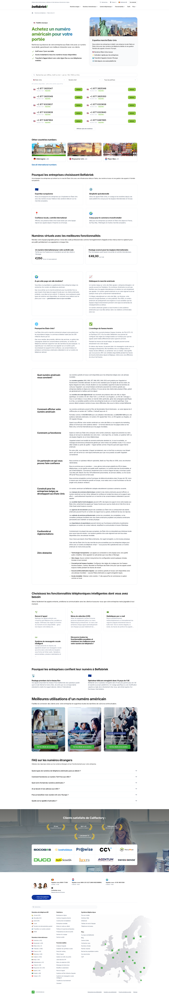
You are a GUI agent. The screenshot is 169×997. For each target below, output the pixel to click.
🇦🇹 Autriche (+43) (37, 940)
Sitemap (135, 992)
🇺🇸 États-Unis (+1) (37, 946)
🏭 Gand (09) (36, 920)
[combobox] (65, 907)
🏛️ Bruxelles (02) (36, 918)
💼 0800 (34, 931)
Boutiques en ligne (61, 915)
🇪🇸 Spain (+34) (36, 970)
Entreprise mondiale (61, 923)
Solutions (59, 912)
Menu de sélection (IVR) (63, 962)
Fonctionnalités (61, 943)
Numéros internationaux (39, 937)
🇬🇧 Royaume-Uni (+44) (38, 967)
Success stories (85, 954)
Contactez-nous (85, 943)
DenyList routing (60, 951)
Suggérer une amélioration (110, 992)
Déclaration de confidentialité (95, 992)
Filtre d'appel (60, 954)
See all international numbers (44, 165)
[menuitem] (75, 6)
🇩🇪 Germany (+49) (37, 954)
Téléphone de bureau (87, 926)
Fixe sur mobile (85, 915)
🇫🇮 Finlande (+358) (37, 948)
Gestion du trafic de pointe (63, 957)
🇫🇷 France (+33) (36, 951)
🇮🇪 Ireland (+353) (37, 957)
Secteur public (60, 937)
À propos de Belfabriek (87, 935)
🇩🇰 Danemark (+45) (37, 943)
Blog (82, 937)
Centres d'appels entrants (63, 918)
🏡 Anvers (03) (36, 915)
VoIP (82, 957)
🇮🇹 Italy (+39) (36, 959)
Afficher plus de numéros (85, 128)
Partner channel (85, 948)
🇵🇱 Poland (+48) (36, 965)
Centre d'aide (85, 940)
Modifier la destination (62, 967)
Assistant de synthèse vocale (64, 948)
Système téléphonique (88, 912)
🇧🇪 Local (34, 923)
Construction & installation (63, 920)
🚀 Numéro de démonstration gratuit (42, 926)
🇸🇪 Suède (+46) (36, 973)
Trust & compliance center (125, 992)
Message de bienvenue (62, 965)
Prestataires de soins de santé (64, 931)
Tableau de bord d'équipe (88, 923)
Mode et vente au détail (63, 926)
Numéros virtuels (86, 946)
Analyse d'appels (61, 946)
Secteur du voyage (61, 934)
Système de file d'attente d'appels (65, 973)
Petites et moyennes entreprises (65, 929)
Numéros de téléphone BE (40, 912)
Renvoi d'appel (60, 970)
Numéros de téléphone (40, 13)
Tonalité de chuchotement (63, 980)
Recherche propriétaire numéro (89, 951)
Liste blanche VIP (61, 959)
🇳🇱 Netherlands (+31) (38, 962)
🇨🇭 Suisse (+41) (36, 976)
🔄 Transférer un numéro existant (41, 929)
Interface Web (85, 918)
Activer (78, 89)
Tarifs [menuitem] (128, 6)
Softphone (84, 920)
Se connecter (133, 2)
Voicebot (58, 983)
